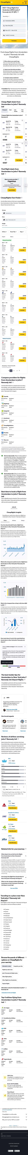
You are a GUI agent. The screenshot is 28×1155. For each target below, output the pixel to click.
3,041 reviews (11, 840)
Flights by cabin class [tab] (7, 969)
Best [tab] (10, 109)
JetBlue (10, 835)
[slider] (26, 227)
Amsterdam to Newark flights (9, 992)
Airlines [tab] (14, 520)
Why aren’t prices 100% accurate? (10, 1119)
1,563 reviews (11, 763)
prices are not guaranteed (7, 1109)
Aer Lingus (10, 824)
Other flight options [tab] (7, 976)
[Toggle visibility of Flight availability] (10, 632)
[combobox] (6, 16)
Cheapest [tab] (4, 109)
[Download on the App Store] (17, 1151)
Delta (9, 801)
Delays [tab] (22, 520)
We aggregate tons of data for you (10, 1117)
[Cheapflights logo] (5, 2)
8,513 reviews (11, 805)
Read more (5, 731)
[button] (18, 12)
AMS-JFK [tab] (14, 507)
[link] (11, 190)
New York (15, 1125)
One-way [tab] (22, 110)
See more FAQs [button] (14, 888)
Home (10, 1125)
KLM (9, 758)
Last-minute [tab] (15, 110)
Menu (25, 1)
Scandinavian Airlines (13, 812)
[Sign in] (23, 3)
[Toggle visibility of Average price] (18, 632)
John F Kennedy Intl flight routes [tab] (10, 973)
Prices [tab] (5, 520)
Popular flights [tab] (5, 983)
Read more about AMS (11, 709)
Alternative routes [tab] (6, 966)
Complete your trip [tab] (18, 966)
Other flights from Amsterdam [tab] (9, 980)
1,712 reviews (11, 828)
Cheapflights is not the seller (9, 1114)
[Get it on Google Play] (11, 1151)
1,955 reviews (11, 817)
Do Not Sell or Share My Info (14, 1143)
